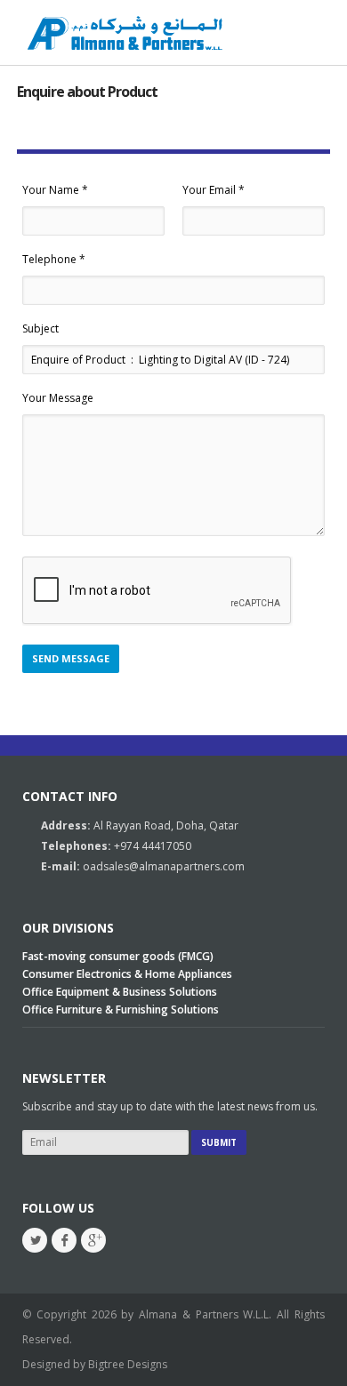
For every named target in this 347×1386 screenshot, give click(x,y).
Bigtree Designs (127, 1364)
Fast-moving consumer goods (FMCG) (118, 956)
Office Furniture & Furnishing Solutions (120, 1009)
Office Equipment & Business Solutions (119, 991)
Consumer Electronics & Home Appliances (127, 973)
